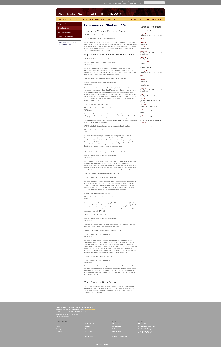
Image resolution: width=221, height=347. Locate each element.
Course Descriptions (63, 28)
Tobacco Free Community (62, 316)
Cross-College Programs (64, 32)
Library (136, 1)
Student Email (138, 3)
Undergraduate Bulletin (92, 19)
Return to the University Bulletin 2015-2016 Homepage (68, 43)
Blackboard (126, 3)
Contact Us (83, 311)
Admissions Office (142, 323)
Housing (58, 329)
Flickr (115, 344)
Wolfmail (148, 332)
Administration (116, 323)
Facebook (111, 344)
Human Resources (116, 326)
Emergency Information (90, 309)
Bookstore (87, 326)
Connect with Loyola (100, 344)
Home (105, 3)
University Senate (116, 331)
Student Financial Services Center (146, 326)
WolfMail (132, 3)
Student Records (89, 334)
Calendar (130, 1)
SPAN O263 (102, 211)
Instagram (123, 344)
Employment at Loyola (62, 334)
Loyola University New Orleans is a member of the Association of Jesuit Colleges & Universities (160, 310)
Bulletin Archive (154, 19)
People (140, 1)
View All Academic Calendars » (149, 127)
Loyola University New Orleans (76, 2)
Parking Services (89, 336)
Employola (88, 329)
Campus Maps (60, 323)
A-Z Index (124, 1)
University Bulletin (67, 19)
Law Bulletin (136, 19)
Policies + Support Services (65, 36)
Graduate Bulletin (117, 19)
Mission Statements (117, 334)
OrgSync (110, 3)
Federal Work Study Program (145, 329)
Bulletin (120, 3)
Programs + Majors (63, 24)
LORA (115, 3)
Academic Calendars (90, 323)
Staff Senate (115, 329)
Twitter (119, 344)
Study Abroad (88, 331)
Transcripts (59, 331)
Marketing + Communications (119, 336)
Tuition (58, 326)
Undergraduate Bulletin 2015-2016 (90, 13)
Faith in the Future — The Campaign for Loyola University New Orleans (74, 307)
